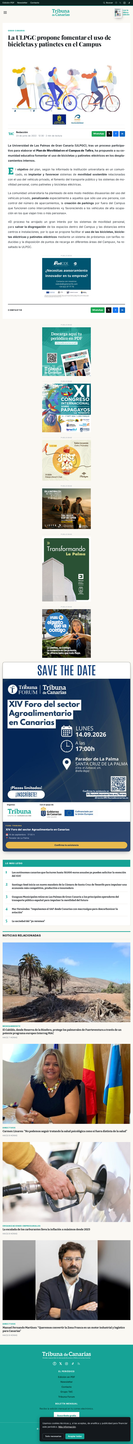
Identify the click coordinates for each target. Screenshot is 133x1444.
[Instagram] (124, 3)
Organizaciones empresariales (21, 1226)
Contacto (34, 2)
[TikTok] (129, 3)
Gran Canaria (16, 31)
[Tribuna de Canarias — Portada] (60, 12)
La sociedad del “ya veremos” (28, 921)
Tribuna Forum (66, 1396)
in (122, 133)
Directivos (9, 1128)
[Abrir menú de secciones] (5, 12)
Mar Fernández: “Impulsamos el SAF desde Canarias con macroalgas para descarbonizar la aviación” (65, 911)
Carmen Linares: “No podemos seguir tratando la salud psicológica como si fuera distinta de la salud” (65, 1131)
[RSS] (78, 1363)
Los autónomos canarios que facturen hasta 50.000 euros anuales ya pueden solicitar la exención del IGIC (69, 874)
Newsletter (22, 2)
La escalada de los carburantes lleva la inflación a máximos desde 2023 (46, 1229)
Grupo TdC (66, 1391)
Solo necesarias (53, 1436)
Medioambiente (11, 1026)
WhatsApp (98, 133)
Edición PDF (8, 2)
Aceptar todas (75, 1436)
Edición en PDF (66, 1377)
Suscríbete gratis (66, 1415)
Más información (67, 1427)
